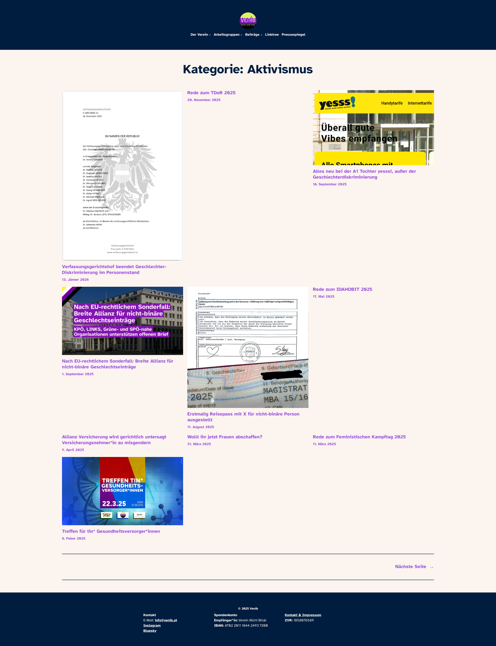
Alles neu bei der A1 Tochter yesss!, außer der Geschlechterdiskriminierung (364, 174)
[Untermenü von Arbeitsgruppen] (241, 35)
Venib (254, 608)
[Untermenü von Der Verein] (210, 35)
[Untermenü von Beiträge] (261, 35)
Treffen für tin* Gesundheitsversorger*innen (111, 531)
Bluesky (149, 631)
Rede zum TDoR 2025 (211, 93)
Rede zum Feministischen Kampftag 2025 (359, 437)
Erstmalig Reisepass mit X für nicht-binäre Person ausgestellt (243, 417)
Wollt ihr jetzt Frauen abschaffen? (225, 437)
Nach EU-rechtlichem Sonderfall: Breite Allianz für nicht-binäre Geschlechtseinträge (117, 364)
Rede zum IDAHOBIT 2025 (342, 289)
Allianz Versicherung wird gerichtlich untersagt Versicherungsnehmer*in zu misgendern (114, 440)
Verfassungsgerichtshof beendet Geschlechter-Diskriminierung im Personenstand (114, 269)
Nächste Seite (414, 566)
